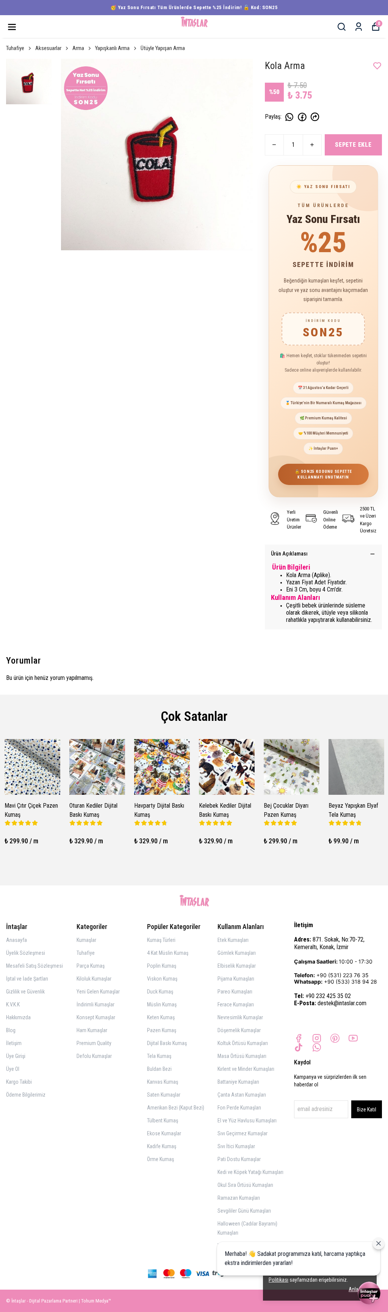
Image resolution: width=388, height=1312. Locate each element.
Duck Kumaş (160, 992)
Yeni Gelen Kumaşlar (98, 992)
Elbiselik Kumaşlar (236, 966)
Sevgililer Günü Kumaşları (244, 1211)
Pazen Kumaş (161, 1030)
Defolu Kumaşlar (94, 1056)
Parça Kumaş (91, 966)
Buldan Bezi (159, 1069)
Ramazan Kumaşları (238, 1198)
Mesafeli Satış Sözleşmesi (34, 966)
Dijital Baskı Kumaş (167, 1043)
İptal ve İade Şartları (27, 979)
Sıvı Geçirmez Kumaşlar (242, 1133)
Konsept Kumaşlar (96, 1017)
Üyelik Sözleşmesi (25, 953)
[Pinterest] (335, 1038)
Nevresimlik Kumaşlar (240, 1017)
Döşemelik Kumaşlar (239, 1030)
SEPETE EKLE (353, 144)
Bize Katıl (366, 1109)
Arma (78, 48)
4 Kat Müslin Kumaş (167, 953)
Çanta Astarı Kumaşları (241, 1095)
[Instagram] (316, 1038)
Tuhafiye (15, 48)
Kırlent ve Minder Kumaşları (245, 1069)
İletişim (14, 1043)
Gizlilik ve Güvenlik (25, 992)
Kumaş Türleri (161, 940)
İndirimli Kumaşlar (95, 1004)
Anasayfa (16, 940)
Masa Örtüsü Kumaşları (241, 1056)
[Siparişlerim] (358, 26)
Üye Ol (12, 1069)
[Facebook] (298, 1038)
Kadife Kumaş (161, 1146)
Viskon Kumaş (162, 979)
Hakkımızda (18, 1017)
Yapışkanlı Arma (112, 48)
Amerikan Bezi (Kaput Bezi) (175, 1108)
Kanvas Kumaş (162, 1082)
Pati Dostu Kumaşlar (239, 1159)
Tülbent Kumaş (162, 1120)
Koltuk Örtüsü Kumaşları (242, 1043)
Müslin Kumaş (162, 1004)
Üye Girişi (15, 1056)
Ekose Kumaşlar (164, 1133)
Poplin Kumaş (161, 966)
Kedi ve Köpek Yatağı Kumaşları (250, 1172)
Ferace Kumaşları (235, 1004)
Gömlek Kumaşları (236, 953)
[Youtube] (353, 1038)
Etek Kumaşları (233, 940)
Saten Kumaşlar (163, 1095)
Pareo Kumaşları (234, 992)
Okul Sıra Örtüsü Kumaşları (245, 1185)
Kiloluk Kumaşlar (94, 979)
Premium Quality (94, 1043)
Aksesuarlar (48, 48)
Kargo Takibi (19, 1082)
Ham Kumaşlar (92, 1030)
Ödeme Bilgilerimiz (25, 1095)
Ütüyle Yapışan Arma (163, 48)
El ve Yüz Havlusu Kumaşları (247, 1120)
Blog (11, 1030)
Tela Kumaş (159, 1056)
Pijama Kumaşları (235, 979)
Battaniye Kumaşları (238, 1082)
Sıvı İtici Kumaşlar (236, 1146)
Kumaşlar (86, 940)
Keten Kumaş (161, 1017)
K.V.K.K (13, 1004)
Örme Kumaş (160, 1159)
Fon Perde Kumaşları (239, 1108)
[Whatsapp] (316, 1047)
